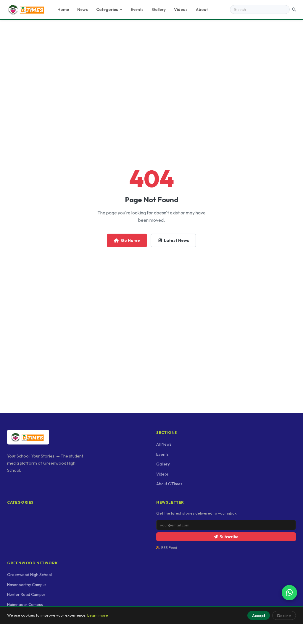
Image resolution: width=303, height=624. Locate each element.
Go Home (130, 240)
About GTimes (169, 483)
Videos (181, 9)
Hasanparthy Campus (26, 584)
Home (63, 9)
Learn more (97, 615)
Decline (284, 615)
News (82, 9)
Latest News (176, 240)
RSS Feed (169, 547)
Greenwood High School (29, 574)
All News (163, 444)
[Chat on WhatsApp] (289, 592)
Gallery (159, 9)
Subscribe (229, 537)
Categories (107, 9)
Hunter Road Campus (26, 594)
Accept (258, 615)
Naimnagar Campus (25, 604)
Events (137, 9)
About (202, 9)
